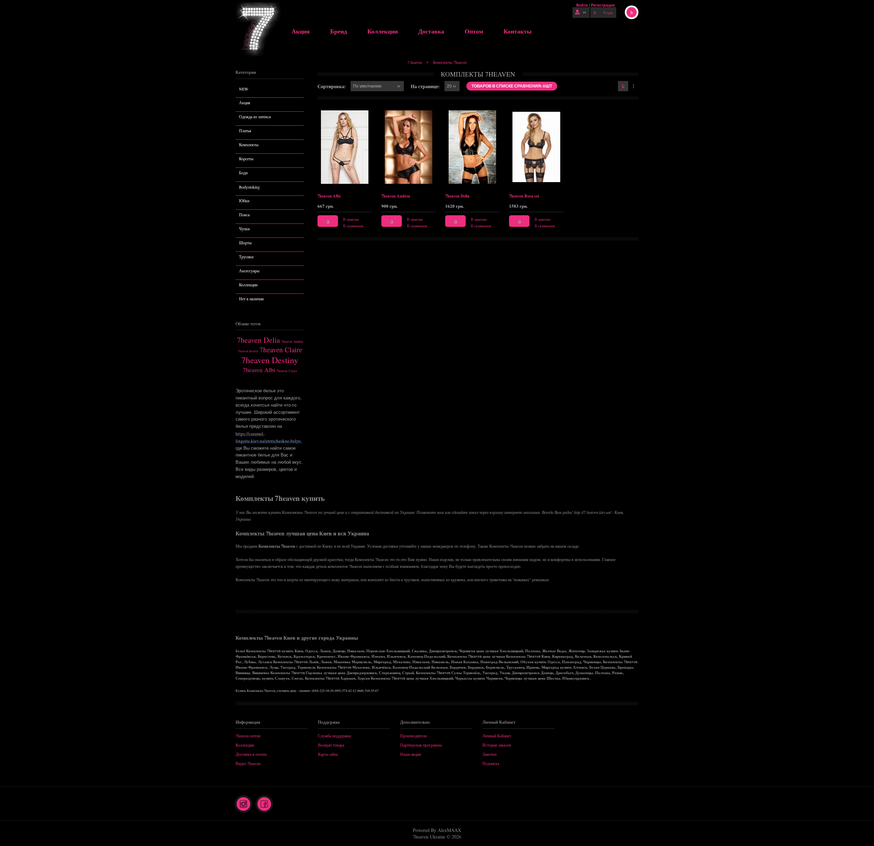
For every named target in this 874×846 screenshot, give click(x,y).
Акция (301, 31)
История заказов (496, 745)
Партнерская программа (421, 745)
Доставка (431, 31)
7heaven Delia (258, 340)
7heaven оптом (248, 735)
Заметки (489, 754)
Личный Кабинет (496, 735)
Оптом (474, 31)
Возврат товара (331, 745)
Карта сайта (328, 754)
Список (633, 86)
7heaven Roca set (524, 196)
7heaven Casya (287, 370)
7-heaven (414, 62)
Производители (413, 735)
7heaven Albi (259, 370)
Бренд (338, 31)
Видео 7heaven (248, 763)
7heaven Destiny (269, 360)
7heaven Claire (280, 349)
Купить (328, 221)
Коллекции (382, 31)
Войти (582, 5)
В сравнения (353, 225)
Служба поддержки (334, 735)
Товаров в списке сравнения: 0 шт (511, 85)
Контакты (518, 31)
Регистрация (603, 5)
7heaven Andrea (292, 341)
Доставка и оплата (251, 754)
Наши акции (410, 754)
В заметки (351, 219)
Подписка (490, 763)
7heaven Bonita (248, 351)
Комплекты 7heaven (450, 62)
